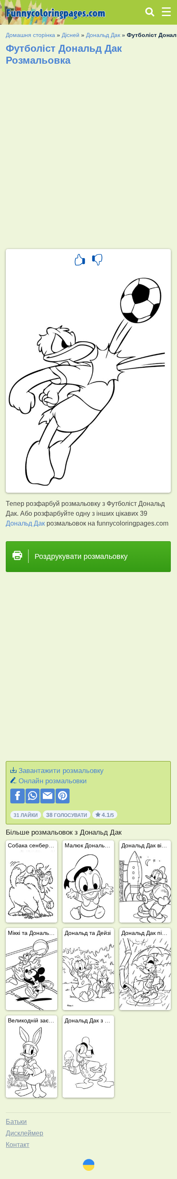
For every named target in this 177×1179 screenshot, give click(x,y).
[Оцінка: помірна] (97, 261)
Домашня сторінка (30, 35)
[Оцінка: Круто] (79, 261)
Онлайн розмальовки (53, 781)
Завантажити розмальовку (61, 771)
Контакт (17, 1144)
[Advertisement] (88, 154)
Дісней (70, 35)
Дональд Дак (103, 35)
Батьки (16, 1121)
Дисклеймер (24, 1133)
